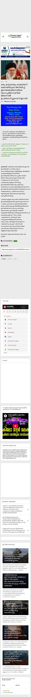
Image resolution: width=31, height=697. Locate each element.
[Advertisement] (14, 17)
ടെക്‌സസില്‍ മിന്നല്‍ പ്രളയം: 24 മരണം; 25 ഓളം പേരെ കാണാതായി (15, 145)
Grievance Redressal (8, 692)
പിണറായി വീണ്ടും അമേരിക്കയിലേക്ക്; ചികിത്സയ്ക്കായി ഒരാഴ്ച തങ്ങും (13, 149)
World (6, 81)
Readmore (20, 570)
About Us (18, 685)
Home (2, 81)
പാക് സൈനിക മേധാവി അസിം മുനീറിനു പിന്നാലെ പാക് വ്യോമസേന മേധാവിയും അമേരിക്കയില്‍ (14, 154)
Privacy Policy (6, 690)
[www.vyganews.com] (14, 37)
